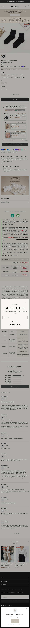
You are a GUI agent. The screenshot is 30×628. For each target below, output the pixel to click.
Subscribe (15, 321)
